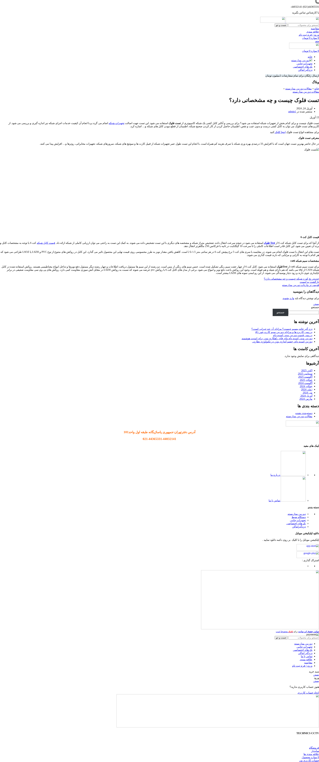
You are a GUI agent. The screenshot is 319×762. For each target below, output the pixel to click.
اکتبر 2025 (306, 370)
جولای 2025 (306, 380)
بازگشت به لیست (309, 282)
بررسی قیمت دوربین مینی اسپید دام (292, 335)
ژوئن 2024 (306, 389)
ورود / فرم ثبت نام (302, 665)
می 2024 (307, 392)
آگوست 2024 (305, 383)
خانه (316, 88)
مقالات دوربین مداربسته (298, 88)
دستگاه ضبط (299, 517)
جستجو (315, 307)
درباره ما (275, 475)
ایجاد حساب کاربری (308, 692)
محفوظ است (284, 631)
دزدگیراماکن (299, 526)
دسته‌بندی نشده (303, 413)
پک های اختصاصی (296, 523)
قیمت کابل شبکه (46, 242)
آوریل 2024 (306, 395)
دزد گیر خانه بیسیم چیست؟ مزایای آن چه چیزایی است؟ (281, 329)
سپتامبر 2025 (305, 373)
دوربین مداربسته (297, 514)
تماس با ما (275, 500)
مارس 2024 (305, 398)
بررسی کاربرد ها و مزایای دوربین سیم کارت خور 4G (283, 332)
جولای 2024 (306, 386)
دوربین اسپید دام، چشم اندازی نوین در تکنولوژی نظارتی (282, 341)
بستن (316, 304)
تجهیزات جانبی (298, 520)
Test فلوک (269, 242)
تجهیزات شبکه (116, 123)
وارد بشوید (288, 298)
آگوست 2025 (305, 376)
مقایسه (308, 662)
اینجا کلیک (280, 132)
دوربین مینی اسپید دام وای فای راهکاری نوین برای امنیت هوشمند (277, 338)
